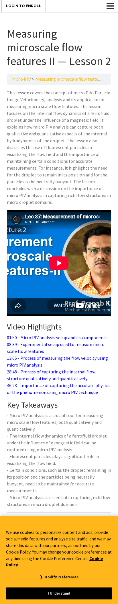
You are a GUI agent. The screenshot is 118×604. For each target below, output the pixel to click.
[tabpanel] (59, 298)
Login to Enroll (23, 6)
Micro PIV (21, 79)
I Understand (59, 593)
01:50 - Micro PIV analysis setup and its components (57, 337)
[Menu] (110, 6)
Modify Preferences (61, 577)
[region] (59, 560)
